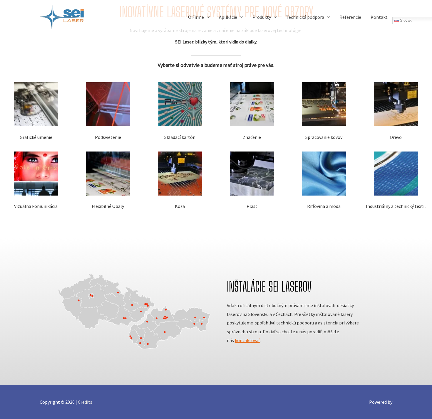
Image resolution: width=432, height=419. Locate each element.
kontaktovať (247, 340)
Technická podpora (305, 17)
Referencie (350, 17)
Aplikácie (228, 17)
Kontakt (379, 17)
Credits (85, 402)
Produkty (261, 17)
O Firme (196, 17)
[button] (207, 17)
